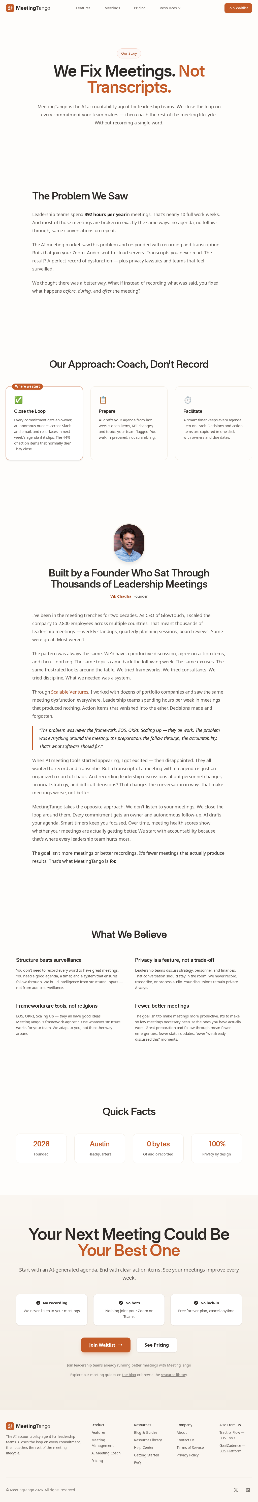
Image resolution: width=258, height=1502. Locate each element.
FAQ (137, 1462)
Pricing (140, 8)
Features (83, 8)
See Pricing (157, 1345)
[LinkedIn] (248, 1490)
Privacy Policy (187, 1455)
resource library (174, 1374)
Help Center (144, 1447)
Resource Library (148, 1440)
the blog (129, 1374)
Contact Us (185, 1440)
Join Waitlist (238, 8)
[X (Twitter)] (236, 1490)
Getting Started (146, 1455)
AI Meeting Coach (106, 1453)
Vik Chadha (121, 596)
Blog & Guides (145, 1432)
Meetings (112, 8)
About (181, 1432)
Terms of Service (190, 1447)
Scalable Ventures (69, 692)
